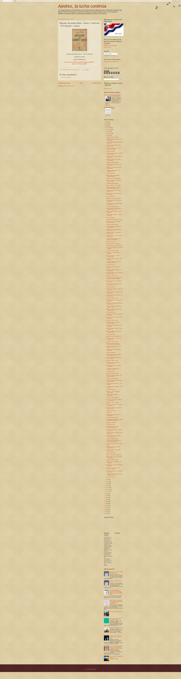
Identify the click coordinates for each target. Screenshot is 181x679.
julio (107, 479)
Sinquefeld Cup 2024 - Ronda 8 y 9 (113, 198)
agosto (108, 135)
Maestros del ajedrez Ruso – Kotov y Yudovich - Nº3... (113, 332)
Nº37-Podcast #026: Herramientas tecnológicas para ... (113, 363)
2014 (106, 511)
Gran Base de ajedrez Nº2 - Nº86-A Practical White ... (113, 160)
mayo (107, 483)
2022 (106, 495)
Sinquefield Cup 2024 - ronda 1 (112, 373)
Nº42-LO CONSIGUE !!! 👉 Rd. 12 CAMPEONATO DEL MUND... (113, 188)
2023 (106, 493)
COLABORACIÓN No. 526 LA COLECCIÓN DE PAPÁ (112, 427)
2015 (106, 509)
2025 (106, 124)
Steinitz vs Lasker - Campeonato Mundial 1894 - (113, 392)
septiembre (108, 133)
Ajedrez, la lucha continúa (82, 6)
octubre (108, 131)
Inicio (81, 83)
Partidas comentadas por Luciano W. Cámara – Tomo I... (113, 307)
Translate (114, 55)
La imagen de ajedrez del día (112, 417)
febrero (108, 489)
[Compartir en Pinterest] (88, 69)
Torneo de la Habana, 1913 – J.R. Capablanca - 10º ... (113, 171)
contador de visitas (108, 88)
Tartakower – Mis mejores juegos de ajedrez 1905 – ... (113, 168)
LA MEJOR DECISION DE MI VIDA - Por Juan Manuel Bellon (113, 441)
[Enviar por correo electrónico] (83, 69)
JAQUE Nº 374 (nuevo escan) (116, 627)
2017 (106, 505)
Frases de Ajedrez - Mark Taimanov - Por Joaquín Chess (113, 436)
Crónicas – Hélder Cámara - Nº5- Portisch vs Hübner (113, 468)
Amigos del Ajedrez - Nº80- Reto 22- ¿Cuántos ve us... (113, 233)
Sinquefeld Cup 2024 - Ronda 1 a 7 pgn (114, 219)
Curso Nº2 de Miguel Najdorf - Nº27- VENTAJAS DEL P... (113, 262)
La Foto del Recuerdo (110, 151)
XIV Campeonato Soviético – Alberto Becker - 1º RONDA (113, 149)
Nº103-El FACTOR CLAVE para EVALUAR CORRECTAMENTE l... (113, 344)
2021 (106, 497)
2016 (106, 507)
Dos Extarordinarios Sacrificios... (115, 97)
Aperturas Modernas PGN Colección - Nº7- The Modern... (114, 358)
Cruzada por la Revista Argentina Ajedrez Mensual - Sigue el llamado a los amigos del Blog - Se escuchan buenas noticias (116, 592)
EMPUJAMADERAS (109, 107)
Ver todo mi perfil (107, 47)
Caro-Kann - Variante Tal (111, 422)
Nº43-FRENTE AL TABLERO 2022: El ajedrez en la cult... (114, 230)
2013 (106, 513)
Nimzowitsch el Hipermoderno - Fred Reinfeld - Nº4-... (113, 310)
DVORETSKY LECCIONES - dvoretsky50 (112, 395)
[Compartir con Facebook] (87, 69)
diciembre (108, 127)
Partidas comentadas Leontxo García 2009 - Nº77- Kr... (113, 408)
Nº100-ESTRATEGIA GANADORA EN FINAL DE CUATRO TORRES (114, 278)
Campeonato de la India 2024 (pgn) (113, 178)
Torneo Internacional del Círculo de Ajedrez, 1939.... (113, 146)
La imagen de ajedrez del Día (112, 137)
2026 (106, 122)
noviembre (108, 129)
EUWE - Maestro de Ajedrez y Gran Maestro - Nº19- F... (113, 347)
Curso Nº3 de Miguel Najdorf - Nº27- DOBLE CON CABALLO (113, 239)
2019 (106, 501)
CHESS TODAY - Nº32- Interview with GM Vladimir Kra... (114, 457)
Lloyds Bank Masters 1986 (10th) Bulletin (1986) (115, 619)
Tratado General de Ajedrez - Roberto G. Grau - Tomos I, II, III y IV (116, 637)
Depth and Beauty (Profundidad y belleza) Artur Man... (113, 176)
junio (107, 481)
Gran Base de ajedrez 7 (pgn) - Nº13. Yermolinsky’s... (113, 270)
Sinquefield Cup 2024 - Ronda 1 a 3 (113, 336)
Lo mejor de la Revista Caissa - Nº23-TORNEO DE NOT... (114, 474)
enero (107, 491)
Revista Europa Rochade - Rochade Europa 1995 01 (113, 227)
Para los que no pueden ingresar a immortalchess (116, 572)
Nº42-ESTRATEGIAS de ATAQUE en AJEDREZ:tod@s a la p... (113, 209)
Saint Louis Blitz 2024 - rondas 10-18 (113, 454)
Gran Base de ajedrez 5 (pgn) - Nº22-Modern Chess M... (113, 376)
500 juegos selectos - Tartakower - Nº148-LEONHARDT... (113, 323)
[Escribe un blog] (84, 69)
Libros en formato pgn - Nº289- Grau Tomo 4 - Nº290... (113, 181)
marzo (107, 487)
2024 (106, 126)
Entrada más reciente (64, 83)
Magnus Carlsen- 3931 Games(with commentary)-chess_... (113, 355)
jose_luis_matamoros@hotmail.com (111, 61)
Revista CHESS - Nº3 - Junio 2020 (113, 185)
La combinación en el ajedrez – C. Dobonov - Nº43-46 (113, 369)
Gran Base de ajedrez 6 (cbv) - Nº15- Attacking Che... (113, 339)
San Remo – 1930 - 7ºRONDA (112, 402)
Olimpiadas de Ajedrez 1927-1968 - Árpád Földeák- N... (113, 447)
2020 (106, 499)
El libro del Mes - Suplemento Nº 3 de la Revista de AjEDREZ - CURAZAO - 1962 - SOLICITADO (116, 602)
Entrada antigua (96, 83)
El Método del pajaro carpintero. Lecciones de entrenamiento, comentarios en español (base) (116, 647)
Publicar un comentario (66, 77)
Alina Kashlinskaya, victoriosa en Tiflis (114, 245)
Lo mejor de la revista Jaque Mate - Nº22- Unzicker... (113, 450)
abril (107, 485)
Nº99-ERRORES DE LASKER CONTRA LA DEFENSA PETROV (114, 420)
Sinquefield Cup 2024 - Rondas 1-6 (113, 243)
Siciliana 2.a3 (109, 412)
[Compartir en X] (85, 69)
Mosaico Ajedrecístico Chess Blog (112, 95)
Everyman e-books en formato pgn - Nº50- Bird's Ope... (113, 222)
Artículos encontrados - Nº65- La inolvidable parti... (113, 256)
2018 (106, 503)
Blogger (94, 669)
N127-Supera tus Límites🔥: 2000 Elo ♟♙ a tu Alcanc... (114, 400)
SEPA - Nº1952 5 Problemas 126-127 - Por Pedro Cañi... (114, 284)
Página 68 (114, 108)
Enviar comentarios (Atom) (69, 85)
